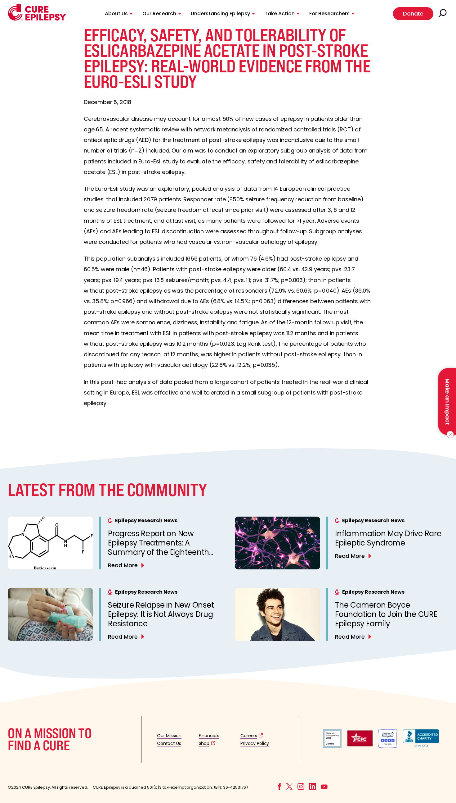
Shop (204, 743)
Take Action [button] (280, 13)
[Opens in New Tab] (332, 746)
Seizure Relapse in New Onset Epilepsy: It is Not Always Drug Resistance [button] (161, 614)
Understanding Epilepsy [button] (220, 13)
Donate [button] (413, 13)
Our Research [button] (159, 13)
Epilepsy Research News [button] (146, 520)
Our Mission (169, 735)
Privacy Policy (254, 743)
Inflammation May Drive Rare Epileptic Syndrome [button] (388, 538)
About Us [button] (116, 13)
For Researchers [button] (329, 13)
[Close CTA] (449, 434)
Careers (248, 735)
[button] (37, 19)
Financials (209, 735)
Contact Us (169, 743)
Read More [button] (123, 565)
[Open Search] (443, 13)
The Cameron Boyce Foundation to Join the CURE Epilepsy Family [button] (386, 614)
